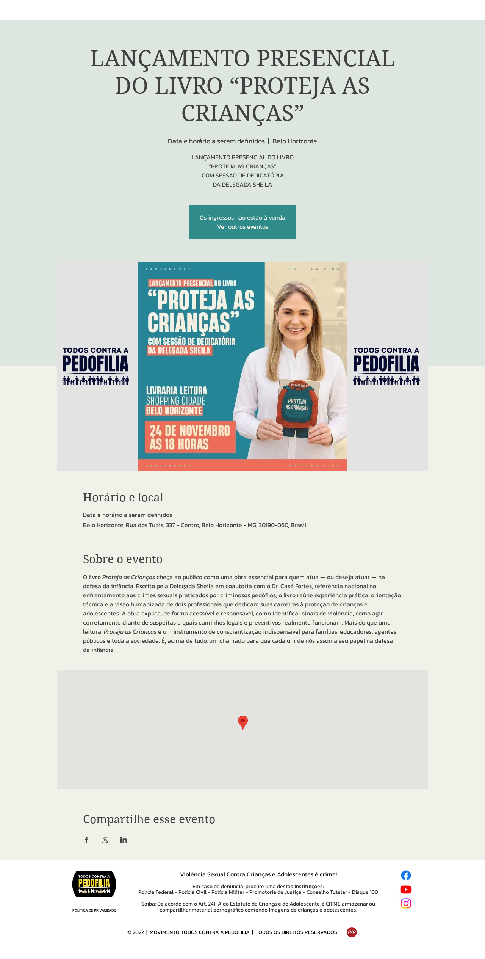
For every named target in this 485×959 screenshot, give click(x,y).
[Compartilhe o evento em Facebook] (86, 840)
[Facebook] (406, 875)
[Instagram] (406, 903)
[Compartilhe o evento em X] (105, 840)
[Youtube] (406, 889)
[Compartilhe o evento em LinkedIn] (123, 840)
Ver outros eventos (242, 226)
